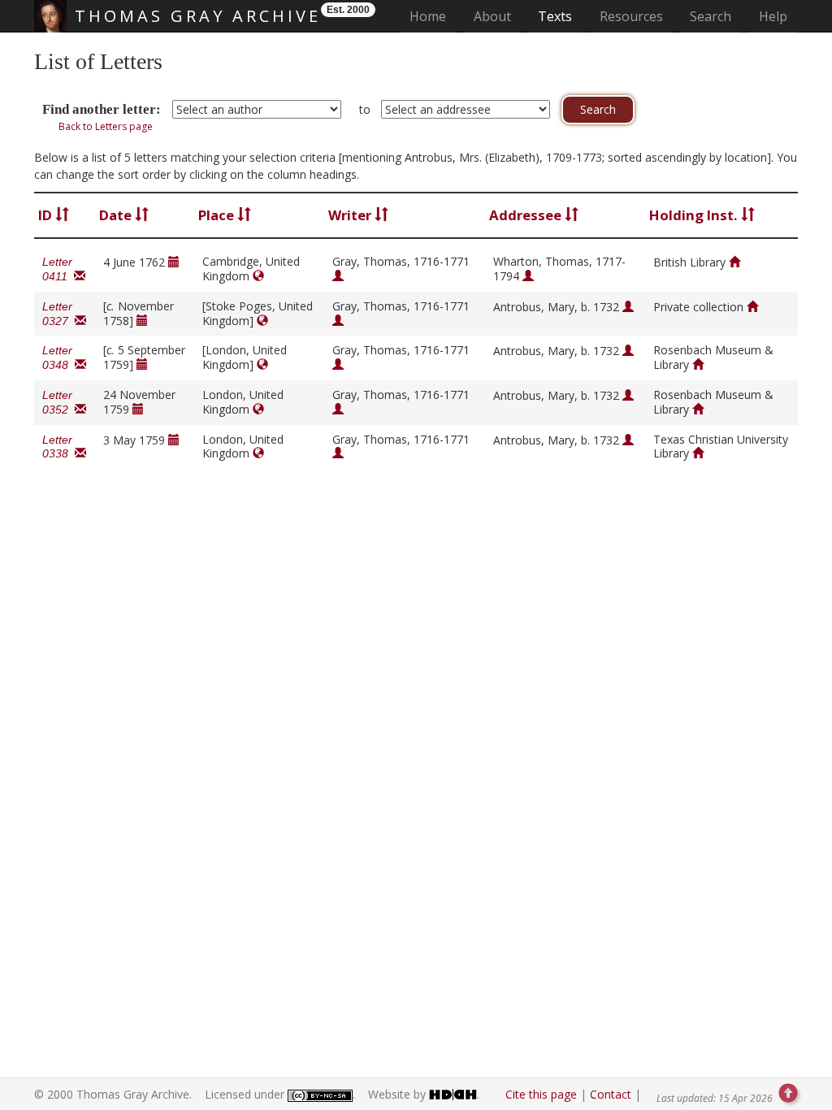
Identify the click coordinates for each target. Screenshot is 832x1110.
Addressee (527, 215)
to (364, 109)
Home (433, 16)
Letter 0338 (58, 447)
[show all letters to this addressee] (528, 276)
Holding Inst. (695, 215)
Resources (631, 16)
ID (46, 215)
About (492, 16)
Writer (351, 215)
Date (117, 215)
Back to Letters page (105, 126)
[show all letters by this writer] (338, 276)
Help (773, 16)
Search (710, 16)
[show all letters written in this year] (174, 262)
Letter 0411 (58, 269)
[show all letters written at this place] (258, 276)
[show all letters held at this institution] (734, 262)
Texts (555, 16)
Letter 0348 (58, 357)
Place (217, 215)
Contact (610, 1094)
